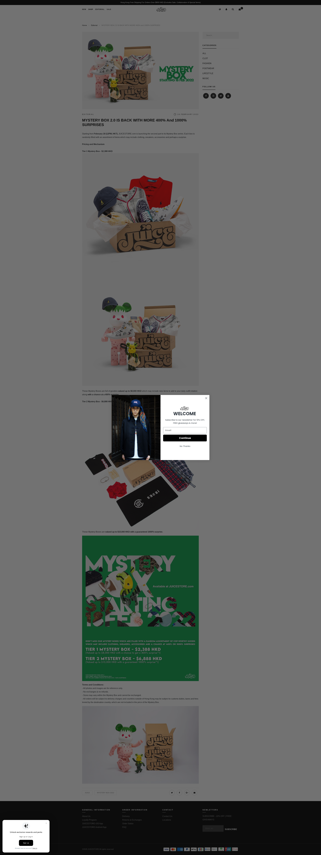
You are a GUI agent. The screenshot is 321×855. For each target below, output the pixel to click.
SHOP (90, 9)
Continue (185, 438)
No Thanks (185, 446)
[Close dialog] (206, 398)
